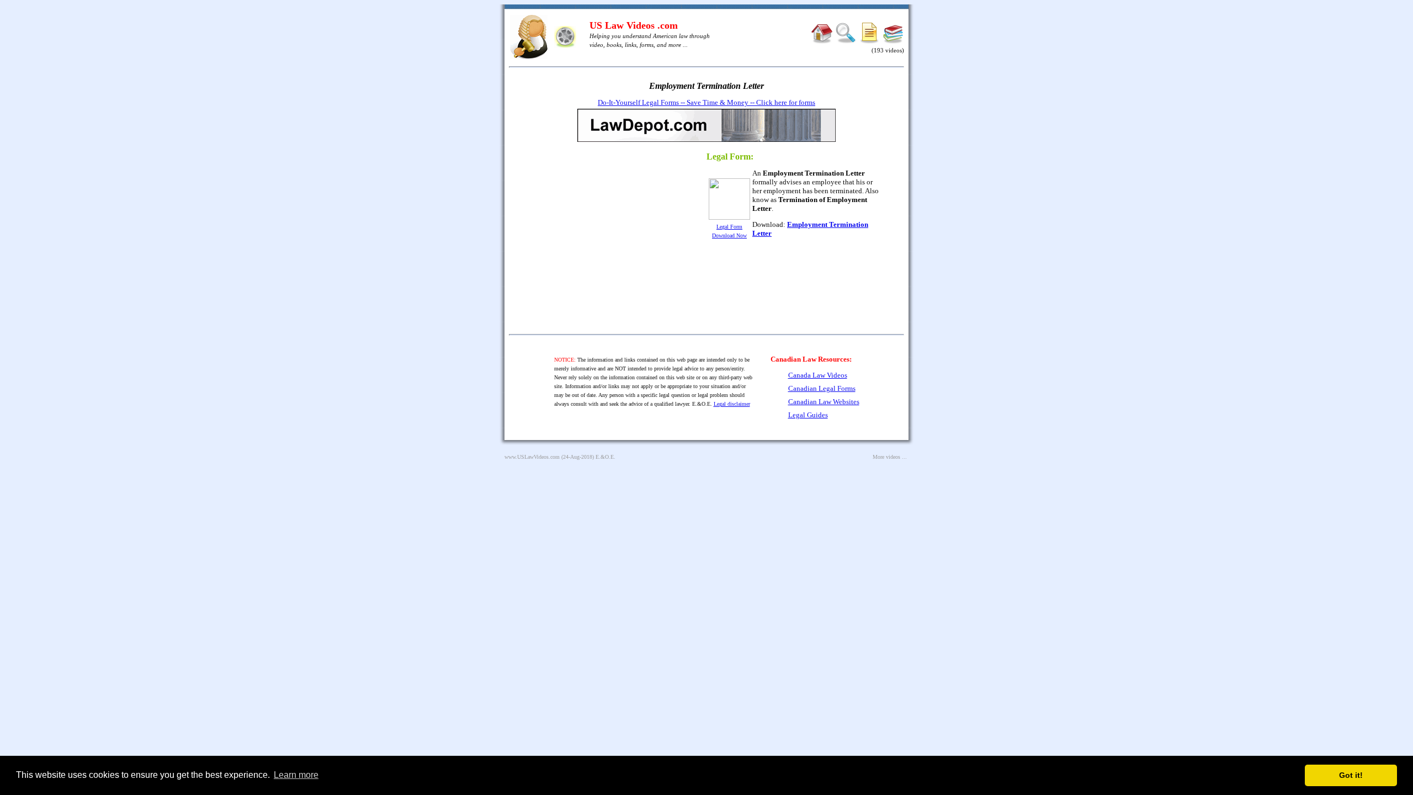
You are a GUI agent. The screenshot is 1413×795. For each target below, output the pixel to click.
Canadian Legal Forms (822, 388)
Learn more (296, 775)
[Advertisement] (604, 239)
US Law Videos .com (633, 25)
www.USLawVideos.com (532, 457)
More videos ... (890, 457)
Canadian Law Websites (823, 402)
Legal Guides (808, 415)
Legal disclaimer (732, 404)
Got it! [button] (1351, 775)
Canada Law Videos (817, 375)
